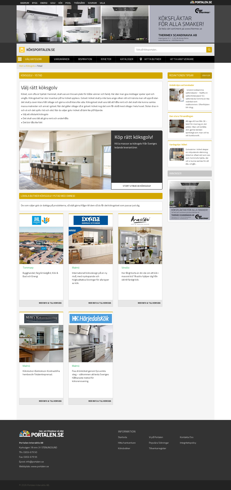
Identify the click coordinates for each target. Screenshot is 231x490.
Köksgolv (30, 66)
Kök (60, 3)
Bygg (34, 3)
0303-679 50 (30, 452)
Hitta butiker (152, 59)
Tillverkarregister (157, 448)
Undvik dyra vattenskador (181, 85)
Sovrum (92, 3)
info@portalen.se (35, 461)
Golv (52, 3)
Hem (21, 66)
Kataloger (126, 59)
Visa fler (206, 75)
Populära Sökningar (159, 442)
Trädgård (79, 3)
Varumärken (61, 59)
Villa (102, 3)
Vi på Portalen (156, 437)
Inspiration (85, 59)
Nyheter (106, 59)
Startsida (122, 437)
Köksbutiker (124, 448)
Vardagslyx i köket (178, 144)
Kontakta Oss (186, 437)
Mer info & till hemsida (50, 303)
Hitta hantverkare (182, 59)
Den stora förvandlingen (181, 116)
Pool (68, 3)
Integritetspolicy (188, 442)
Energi (43, 3)
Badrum (24, 3)
